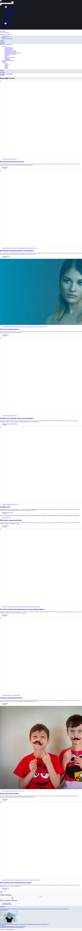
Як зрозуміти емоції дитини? (9, 793)
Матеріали (4, 61)
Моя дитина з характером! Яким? (11, 520)
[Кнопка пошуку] (12, 898)
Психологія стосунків (10, 504)
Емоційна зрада (5, 507)
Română (6, 67)
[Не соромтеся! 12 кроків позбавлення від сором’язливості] (13, 926)
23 (4, 891)
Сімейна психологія (9, 48)
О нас (3, 37)
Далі (1, 892)
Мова (3, 62)
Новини (12, 158)
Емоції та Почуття (14, 790)
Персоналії (7, 58)
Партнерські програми (7, 904)
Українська (7, 64)
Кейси (6, 56)
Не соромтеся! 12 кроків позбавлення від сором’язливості (12, 927)
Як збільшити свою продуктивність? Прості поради (17, 250)
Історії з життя (12, 326)
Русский (6, 63)
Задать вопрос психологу (7, 38)
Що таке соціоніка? (4, 909)
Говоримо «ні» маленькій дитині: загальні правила (16, 418)
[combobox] (5, 899)
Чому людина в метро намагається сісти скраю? (15, 882)
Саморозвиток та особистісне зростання (13, 52)
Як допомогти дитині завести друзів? (12, 161)
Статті (3, 46)
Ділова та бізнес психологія (10, 50)
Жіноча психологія (8, 49)
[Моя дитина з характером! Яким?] (40, 515)
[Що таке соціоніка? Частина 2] (9, 922)
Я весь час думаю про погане (9, 329)
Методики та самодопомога (10, 54)
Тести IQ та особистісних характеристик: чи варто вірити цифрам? (22, 609)
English (6, 65)
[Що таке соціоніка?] (34, 908)
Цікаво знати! (7, 59)
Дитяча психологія (8, 47)
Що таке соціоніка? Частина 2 (6, 923)
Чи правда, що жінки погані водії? (11, 697)
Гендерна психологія (6, 695)
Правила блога (5, 36)
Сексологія (7, 55)
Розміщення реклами (6, 903)
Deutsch (6, 66)
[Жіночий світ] (24, 924)
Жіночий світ (2, 925)
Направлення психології (10, 57)
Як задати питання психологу (8, 60)
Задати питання (5, 326)
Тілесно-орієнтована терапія (10, 51)
